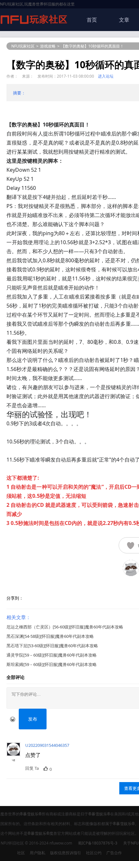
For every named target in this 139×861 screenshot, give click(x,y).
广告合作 (114, 853)
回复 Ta (32, 768)
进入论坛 (105, 76)
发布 (32, 719)
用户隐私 (37, 853)
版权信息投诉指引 (65, 853)
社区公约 (94, 853)
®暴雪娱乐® (31, 814)
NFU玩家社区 (23, 46)
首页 (92, 19)
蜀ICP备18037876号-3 (97, 843)
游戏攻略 (48, 46)
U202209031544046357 (47, 745)
